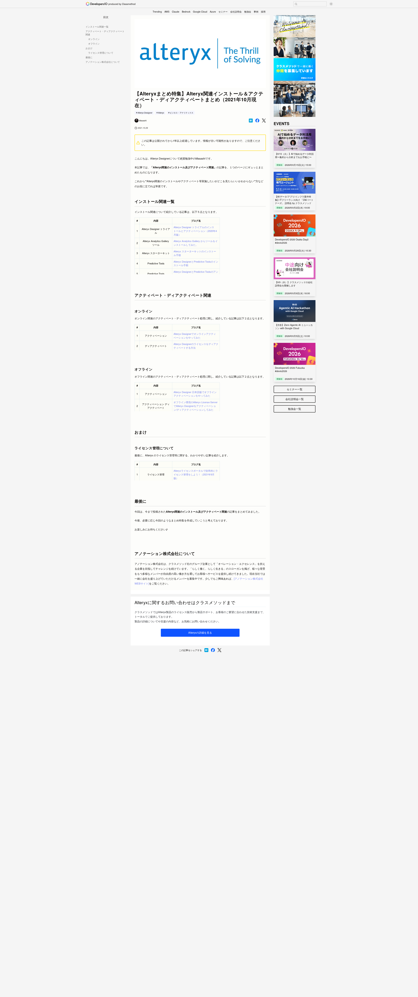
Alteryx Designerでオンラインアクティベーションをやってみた (195, 335)
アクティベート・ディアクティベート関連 (105, 33)
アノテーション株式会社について (103, 61)
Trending (157, 11)
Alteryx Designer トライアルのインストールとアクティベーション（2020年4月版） (195, 230)
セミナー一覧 (294, 389)
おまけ (89, 48)
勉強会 (247, 11)
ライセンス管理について (100, 52)
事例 (256, 11)
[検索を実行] (296, 4)
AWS (166, 11)
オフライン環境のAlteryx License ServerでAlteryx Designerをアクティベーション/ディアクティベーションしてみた (195, 405)
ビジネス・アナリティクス (181, 112)
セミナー (223, 11)
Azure (213, 11)
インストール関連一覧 (97, 26)
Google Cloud (200, 11)
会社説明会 (236, 11)
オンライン (94, 39)
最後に (89, 57)
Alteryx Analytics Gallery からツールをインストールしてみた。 (196, 242)
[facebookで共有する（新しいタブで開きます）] (257, 120)
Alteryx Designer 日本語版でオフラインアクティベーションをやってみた (195, 393)
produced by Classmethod (122, 4)
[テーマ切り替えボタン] (331, 4)
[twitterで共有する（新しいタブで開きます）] (264, 121)
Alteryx (161, 112)
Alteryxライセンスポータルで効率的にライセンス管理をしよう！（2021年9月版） (196, 474)
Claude (175, 11)
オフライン (94, 43)
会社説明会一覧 (294, 399)
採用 (263, 11)
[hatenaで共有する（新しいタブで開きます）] (251, 120)
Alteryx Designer (145, 112)
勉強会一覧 (294, 409)
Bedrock (186, 11)
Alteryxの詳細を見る (200, 632)
